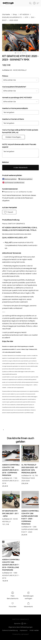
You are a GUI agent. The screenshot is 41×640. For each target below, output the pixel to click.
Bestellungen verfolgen (28, 597)
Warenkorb (28, 606)
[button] (8, 3)
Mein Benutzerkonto (12, 597)
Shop (15, 14)
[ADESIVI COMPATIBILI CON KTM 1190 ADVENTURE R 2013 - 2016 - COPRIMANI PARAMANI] (11, 453)
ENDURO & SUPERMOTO (12, 17)
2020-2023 (13, 20)
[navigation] (21, 623)
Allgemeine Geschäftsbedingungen (20, 627)
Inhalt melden (34, 630)
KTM (26, 17)
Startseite (6, 14)
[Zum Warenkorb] (35, 3)
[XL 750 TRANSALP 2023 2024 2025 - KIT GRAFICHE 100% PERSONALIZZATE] (30, 453)
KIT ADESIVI (24, 14)
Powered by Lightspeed (20, 634)
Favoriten (12, 606)
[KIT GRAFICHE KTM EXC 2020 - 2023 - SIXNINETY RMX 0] (20, 37)
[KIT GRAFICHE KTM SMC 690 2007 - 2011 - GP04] (11, 499)
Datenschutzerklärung (10, 630)
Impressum (23, 630)
